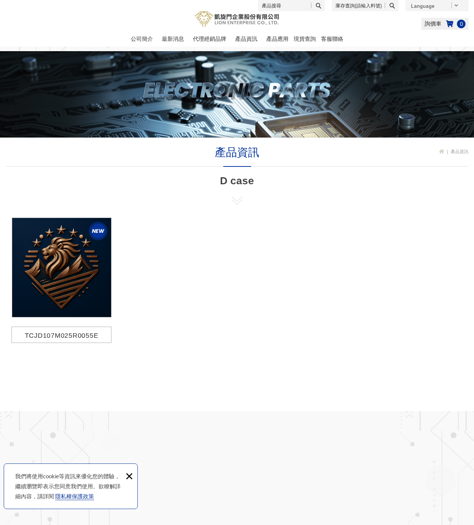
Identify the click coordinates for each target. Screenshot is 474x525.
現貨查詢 (305, 39)
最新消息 (173, 39)
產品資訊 (246, 39)
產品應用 (277, 39)
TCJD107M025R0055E (61, 279)
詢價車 (444, 24)
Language (423, 6)
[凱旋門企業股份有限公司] (237, 19)
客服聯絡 (332, 39)
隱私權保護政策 (74, 496)
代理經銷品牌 (209, 39)
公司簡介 (142, 39)
